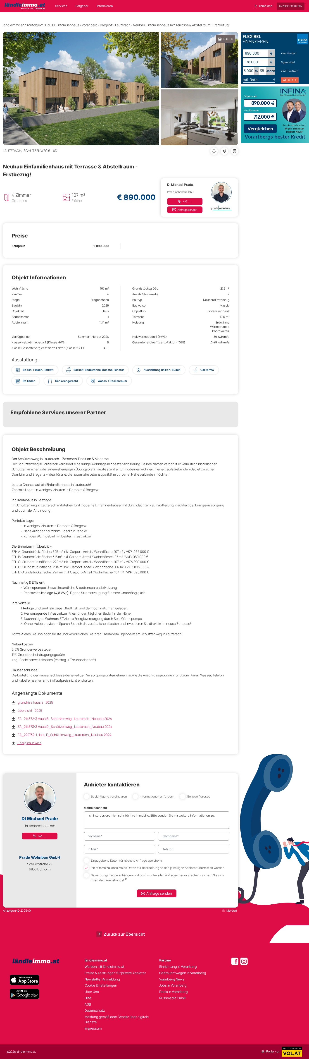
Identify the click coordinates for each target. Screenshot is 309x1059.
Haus (49, 25)
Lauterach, (13, 150)
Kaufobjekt (34, 25)
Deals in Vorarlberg (173, 991)
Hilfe (88, 998)
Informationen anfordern (157, 796)
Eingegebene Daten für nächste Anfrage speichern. (126, 860)
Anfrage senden (187, 210)
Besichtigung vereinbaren (109, 796)
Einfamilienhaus (67, 25)
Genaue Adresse (198, 796)
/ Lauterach (122, 25)
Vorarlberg (89, 25)
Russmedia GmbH (172, 998)
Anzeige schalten (290, 6)
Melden (231, 910)
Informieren (105, 6)
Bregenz (106, 25)
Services (61, 6)
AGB (88, 1004)
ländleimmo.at (13, 25)
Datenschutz (95, 1010)
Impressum (93, 1028)
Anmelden (266, 6)
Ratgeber (82, 6)
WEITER (288, 80)
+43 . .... (187, 201)
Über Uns (92, 991)
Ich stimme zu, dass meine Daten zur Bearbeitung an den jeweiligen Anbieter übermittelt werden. (158, 868)
